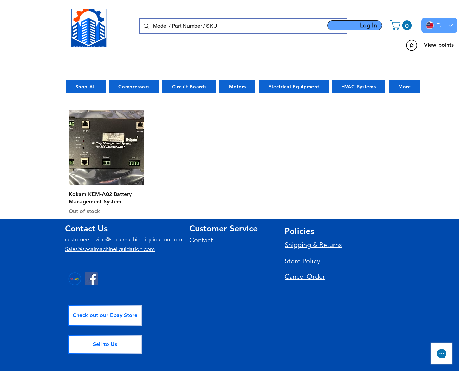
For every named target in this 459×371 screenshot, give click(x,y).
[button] (402, 25)
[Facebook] (91, 278)
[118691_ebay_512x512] (74, 278)
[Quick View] (106, 148)
